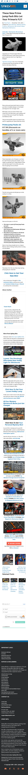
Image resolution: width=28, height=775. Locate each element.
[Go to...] (25, 6)
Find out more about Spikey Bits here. (11, 755)
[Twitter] (13, 768)
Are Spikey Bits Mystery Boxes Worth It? (9, 693)
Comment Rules (4, 675)
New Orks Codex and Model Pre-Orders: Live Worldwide (5, 586)
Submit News (4, 703)
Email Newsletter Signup (6, 705)
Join (26, 1)
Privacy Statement (5, 677)
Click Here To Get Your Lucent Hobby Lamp (14, 390)
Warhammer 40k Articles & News (16, 26)
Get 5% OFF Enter (19, 515)
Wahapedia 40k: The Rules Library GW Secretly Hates (12, 757)
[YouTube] (22, 768)
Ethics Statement (4, 682)
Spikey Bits (5, 32)
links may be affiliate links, (18, 337)
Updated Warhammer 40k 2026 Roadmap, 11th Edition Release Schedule (22, 588)
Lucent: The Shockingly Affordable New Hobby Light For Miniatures (12, 360)
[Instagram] (5, 327)
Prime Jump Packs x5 (11, 124)
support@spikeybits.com (8, 715)
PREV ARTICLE (6, 563)
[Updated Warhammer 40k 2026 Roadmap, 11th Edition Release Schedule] (22, 579)
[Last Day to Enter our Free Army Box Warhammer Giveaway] (14, 579)
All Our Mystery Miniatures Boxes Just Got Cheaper (13, 403)
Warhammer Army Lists (6, 655)
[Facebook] (10, 768)
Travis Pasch (7, 23)
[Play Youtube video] (14, 93)
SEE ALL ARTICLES (8, 323)
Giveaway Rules (4, 679)
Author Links (4, 690)
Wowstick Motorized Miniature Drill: (14, 453)
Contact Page (4, 701)
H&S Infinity (19, 534)
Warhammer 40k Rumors (8, 28)
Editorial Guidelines (5, 685)
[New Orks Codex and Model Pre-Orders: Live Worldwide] (5, 579)
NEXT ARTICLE (22, 563)
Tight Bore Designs (7, 61)
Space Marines (12, 24)
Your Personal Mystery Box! (14, 424)
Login (24, 604)
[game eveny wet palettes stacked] (14, 68)
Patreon (2, 1)
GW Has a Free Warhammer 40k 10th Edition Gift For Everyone (21, 569)
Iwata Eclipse (9, 534)
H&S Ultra (12, 536)
